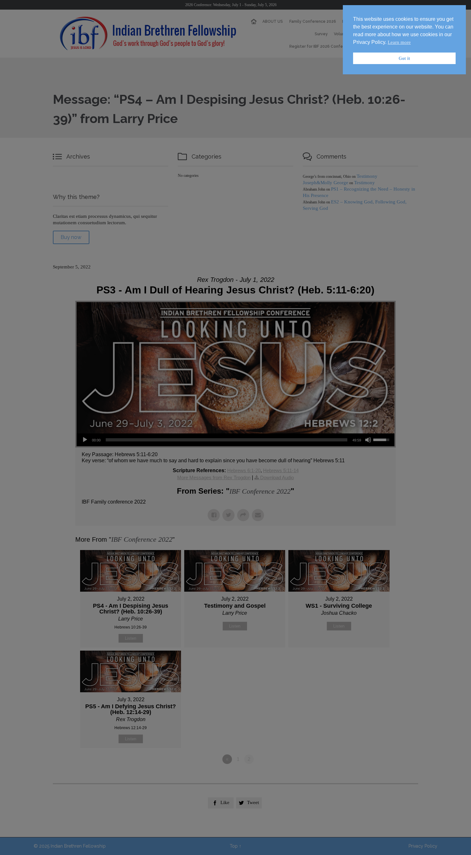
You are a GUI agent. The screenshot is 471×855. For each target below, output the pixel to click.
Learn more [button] (399, 42)
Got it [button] (404, 58)
